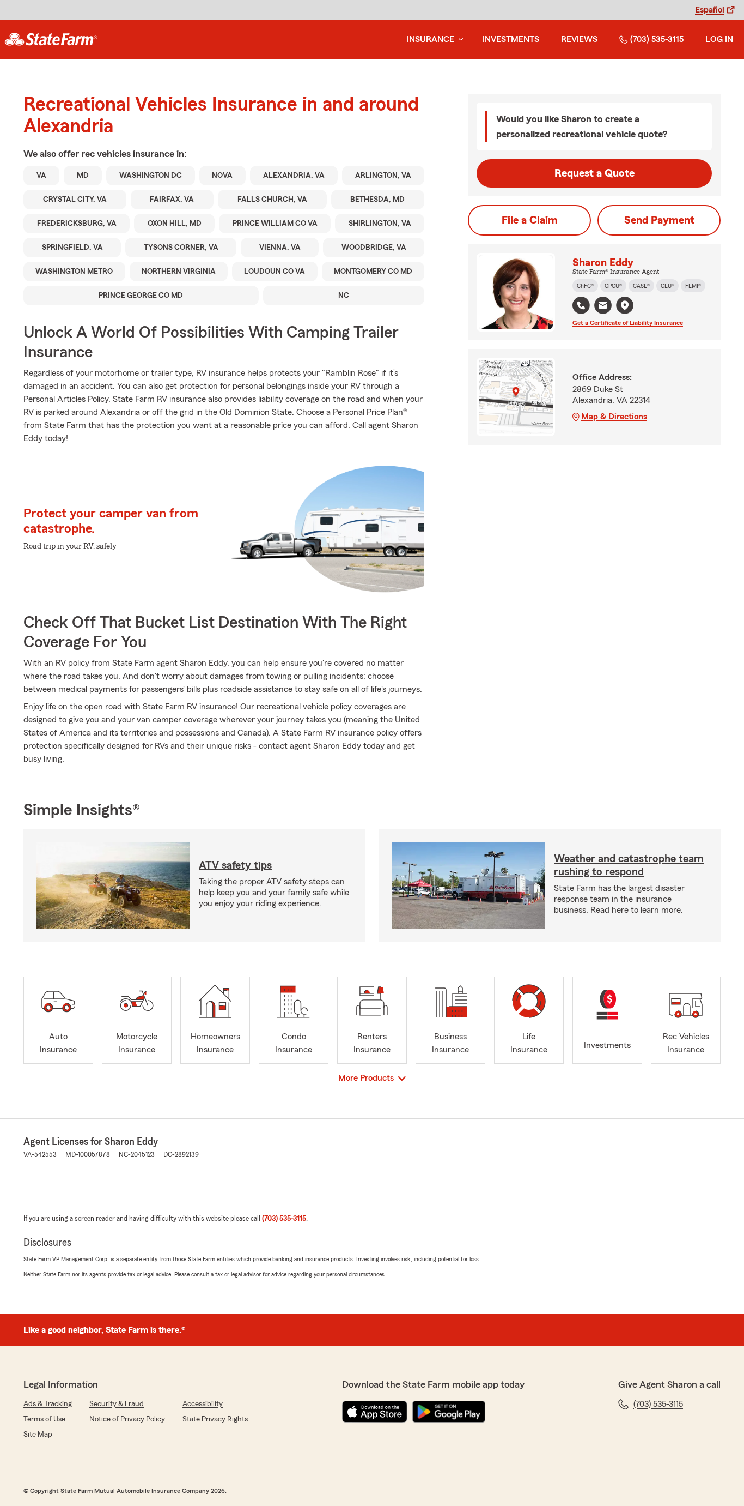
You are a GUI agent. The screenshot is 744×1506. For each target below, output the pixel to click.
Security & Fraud (116, 1404)
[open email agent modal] (603, 307)
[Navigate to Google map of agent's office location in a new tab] (624, 305)
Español (709, 9)
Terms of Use (44, 1419)
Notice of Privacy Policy (127, 1419)
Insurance (430, 39)
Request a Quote (594, 173)
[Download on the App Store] (374, 1412)
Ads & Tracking (47, 1404)
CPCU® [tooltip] (613, 285)
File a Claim (530, 220)
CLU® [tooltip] (667, 285)
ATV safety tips (235, 865)
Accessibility (202, 1404)
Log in (719, 39)
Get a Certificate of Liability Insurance (627, 323)
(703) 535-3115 (657, 39)
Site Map (37, 1434)
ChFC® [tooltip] (585, 285)
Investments (511, 39)
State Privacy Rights (215, 1419)
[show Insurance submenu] (458, 39)
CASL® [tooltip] (641, 285)
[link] (51, 39)
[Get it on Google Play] (448, 1412)
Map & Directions (614, 416)
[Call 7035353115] (581, 305)
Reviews (579, 39)
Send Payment (659, 220)
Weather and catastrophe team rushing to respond (629, 865)
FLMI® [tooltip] (693, 285)
